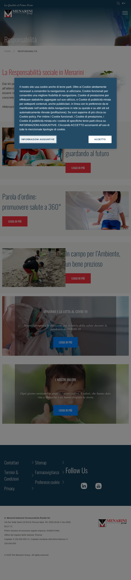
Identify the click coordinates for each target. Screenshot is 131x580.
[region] (65, 113)
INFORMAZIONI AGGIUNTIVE (38, 139)
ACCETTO (100, 139)
